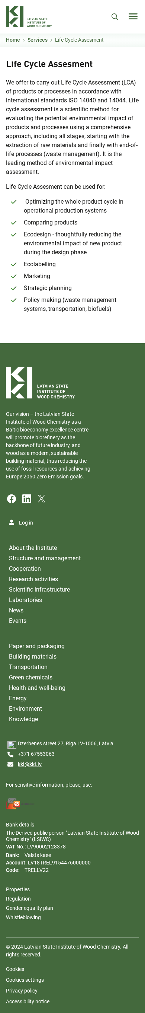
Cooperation (25, 568)
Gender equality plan (29, 908)
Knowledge (23, 719)
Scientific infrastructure (39, 589)
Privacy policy (22, 991)
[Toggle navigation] (133, 16)
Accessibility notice (27, 1001)
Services (38, 40)
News (16, 610)
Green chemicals (30, 677)
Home (13, 40)
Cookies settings (25, 980)
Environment (25, 708)
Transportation (28, 666)
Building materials (33, 656)
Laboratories (25, 599)
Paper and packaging (37, 646)
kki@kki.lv (30, 764)
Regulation (18, 899)
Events (17, 620)
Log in (26, 523)
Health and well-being (37, 687)
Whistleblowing (23, 917)
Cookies (15, 969)
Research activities (33, 579)
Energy (18, 698)
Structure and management (45, 558)
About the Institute (33, 547)
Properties (18, 889)
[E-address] (20, 804)
